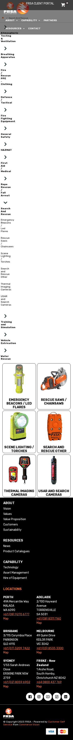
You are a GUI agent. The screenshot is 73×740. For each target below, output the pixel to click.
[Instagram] (39, 697)
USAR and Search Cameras (53, 493)
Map (6, 618)
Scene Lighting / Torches (19, 449)
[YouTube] (48, 697)
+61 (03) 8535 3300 (49, 648)
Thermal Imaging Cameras (19, 493)
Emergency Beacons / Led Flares (19, 403)
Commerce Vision (29, 724)
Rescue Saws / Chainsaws (54, 401)
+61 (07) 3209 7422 (16, 648)
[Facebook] (30, 697)
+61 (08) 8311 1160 (48, 618)
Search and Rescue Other (54, 449)
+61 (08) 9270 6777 (16, 614)
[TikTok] (57, 697)
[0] (63, 6)
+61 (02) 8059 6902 (16, 682)
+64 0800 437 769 (49, 682)
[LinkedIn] (66, 697)
